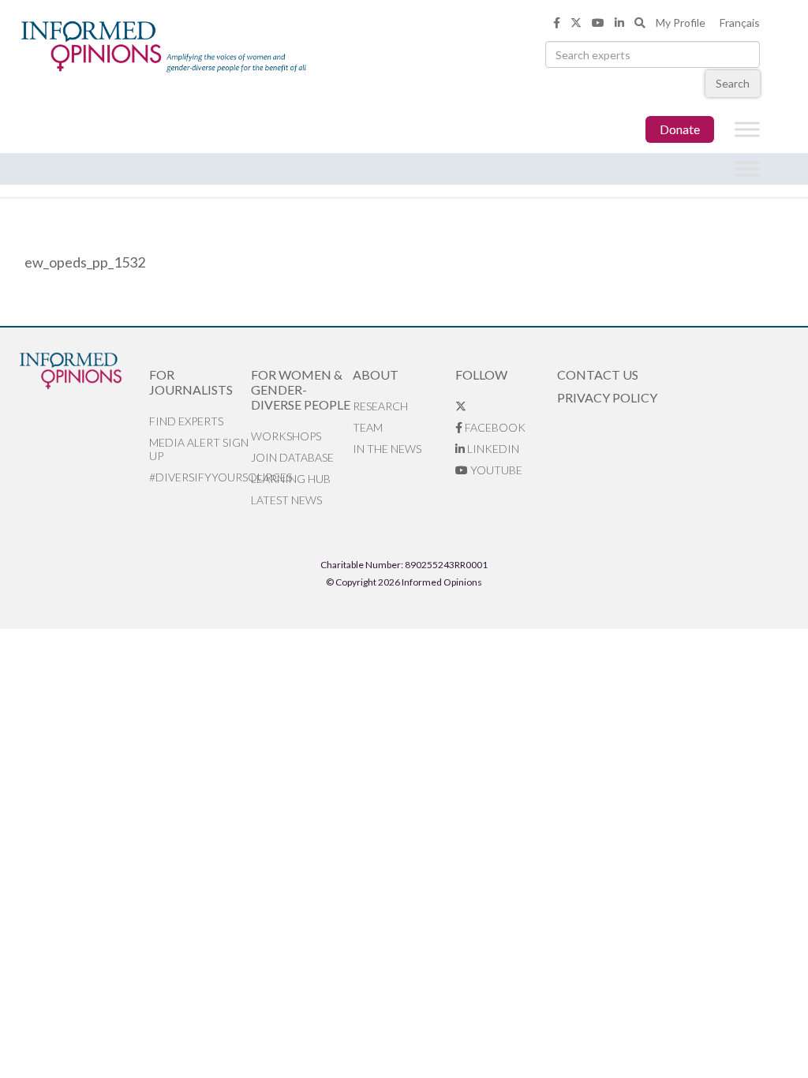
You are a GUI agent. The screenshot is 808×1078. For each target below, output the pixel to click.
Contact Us (597, 374)
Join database (292, 457)
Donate (680, 129)
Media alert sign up (199, 449)
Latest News (286, 500)
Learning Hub (291, 478)
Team (368, 427)
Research (380, 406)
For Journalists (191, 382)
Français (740, 22)
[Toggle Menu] (747, 129)
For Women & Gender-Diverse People (300, 389)
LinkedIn (492, 448)
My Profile (680, 22)
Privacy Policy (607, 397)
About (375, 374)
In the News (387, 448)
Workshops (286, 436)
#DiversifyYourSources (200, 477)
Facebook (494, 427)
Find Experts (186, 421)
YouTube (495, 470)
